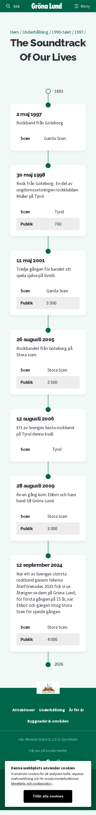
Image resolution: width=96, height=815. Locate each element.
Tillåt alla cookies (48, 796)
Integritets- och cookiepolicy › (32, 783)
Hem (14, 32)
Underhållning (35, 32)
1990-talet (61, 32)
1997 (78, 32)
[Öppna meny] (81, 6)
